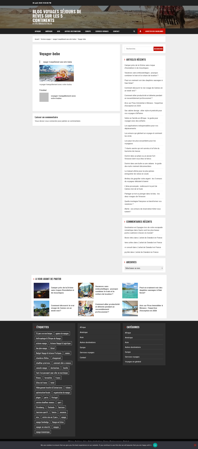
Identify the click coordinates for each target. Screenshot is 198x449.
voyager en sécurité (43, 427)
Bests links (129, 238)
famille (65, 368)
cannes (67, 353)
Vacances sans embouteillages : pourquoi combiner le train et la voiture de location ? (86, 290)
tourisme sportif (42, 412)
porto (46, 397)
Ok (155, 445)
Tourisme (61, 407)
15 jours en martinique (44, 333)
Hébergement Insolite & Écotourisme (49, 387)
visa (37, 417)
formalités (48, 377)
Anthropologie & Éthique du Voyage (48, 338)
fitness (38, 377)
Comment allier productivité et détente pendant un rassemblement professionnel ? (86, 308)
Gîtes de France (41, 382)
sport (59, 402)
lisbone (68, 387)
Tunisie (53, 412)
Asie (58, 31)
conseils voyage (41, 368)
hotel (52, 382)
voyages (56, 427)
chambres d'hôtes (42, 358)
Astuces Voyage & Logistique (60, 343)
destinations (55, 368)
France (58, 377)
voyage (63, 417)
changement (56, 358)
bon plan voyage (41, 348)
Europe (88, 31)
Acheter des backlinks (154, 31)
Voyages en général (133, 362)
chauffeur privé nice (43, 363)
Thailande (51, 407)
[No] (195, 445)
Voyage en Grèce (58, 422)
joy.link (127, 252)
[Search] (134, 31)
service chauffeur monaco (45, 402)
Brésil (53, 348)
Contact (116, 31)
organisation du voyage (62, 392)
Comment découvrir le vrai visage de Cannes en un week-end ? (41, 308)
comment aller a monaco (62, 363)
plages (38, 397)
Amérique (48, 31)
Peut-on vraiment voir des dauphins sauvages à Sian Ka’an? (130, 290)
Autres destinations (73, 31)
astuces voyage (41, 343)
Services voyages (102, 31)
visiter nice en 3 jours (50, 417)
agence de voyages (62, 333)
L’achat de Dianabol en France (150, 238)
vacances (63, 412)
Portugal (55, 397)
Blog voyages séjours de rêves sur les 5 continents (57, 15)
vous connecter (51, 121)
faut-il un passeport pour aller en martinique (52, 372)
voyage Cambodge (42, 422)
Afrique (38, 31)
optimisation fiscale (43, 392)
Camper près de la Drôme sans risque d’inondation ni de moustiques (41, 290)
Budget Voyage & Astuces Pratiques (48, 353)
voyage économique (43, 432)
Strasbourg (40, 407)
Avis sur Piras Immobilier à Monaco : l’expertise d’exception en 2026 (130, 308)
